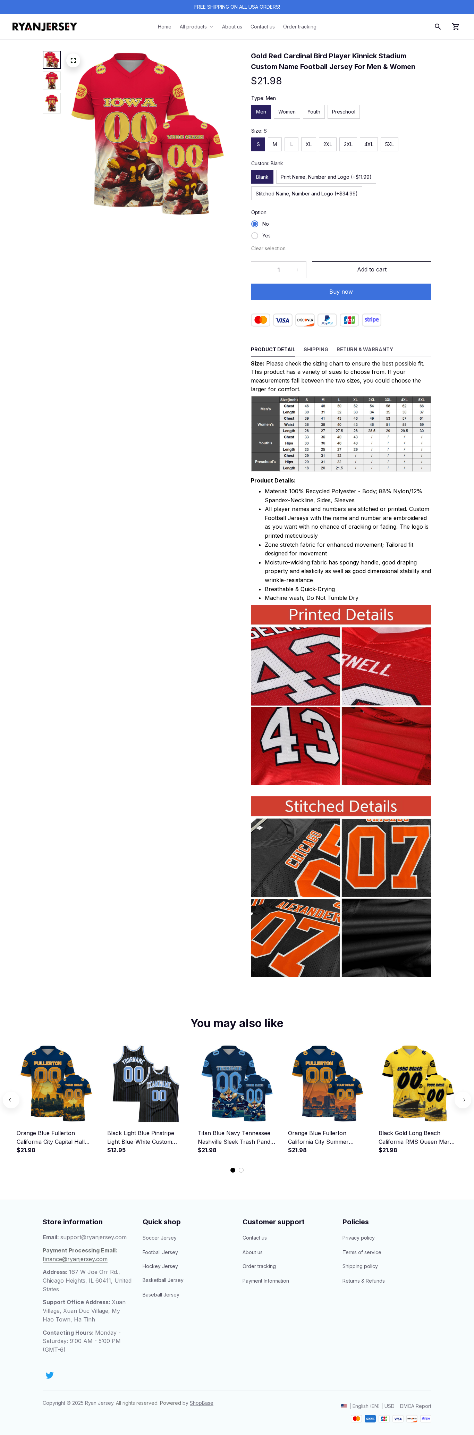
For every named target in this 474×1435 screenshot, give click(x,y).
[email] (93, 1237)
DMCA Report (415, 1406)
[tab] (233, 1170)
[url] (201, 1403)
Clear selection (268, 248)
